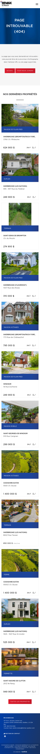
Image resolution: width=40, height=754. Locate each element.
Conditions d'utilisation (21, 747)
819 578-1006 (11, 726)
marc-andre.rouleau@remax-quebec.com (22, 728)
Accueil (10, 70)
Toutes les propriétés (20, 701)
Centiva (24, 751)
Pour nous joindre (25, 70)
